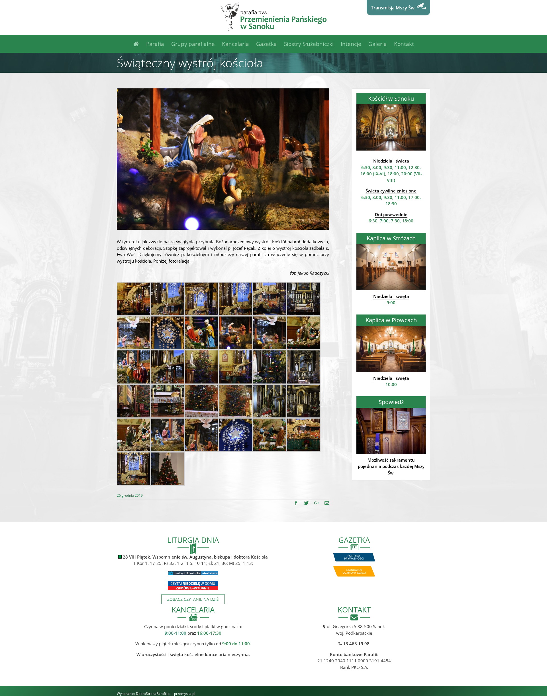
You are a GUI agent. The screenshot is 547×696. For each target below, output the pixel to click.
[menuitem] (139, 43)
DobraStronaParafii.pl (153, 693)
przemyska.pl (184, 693)
